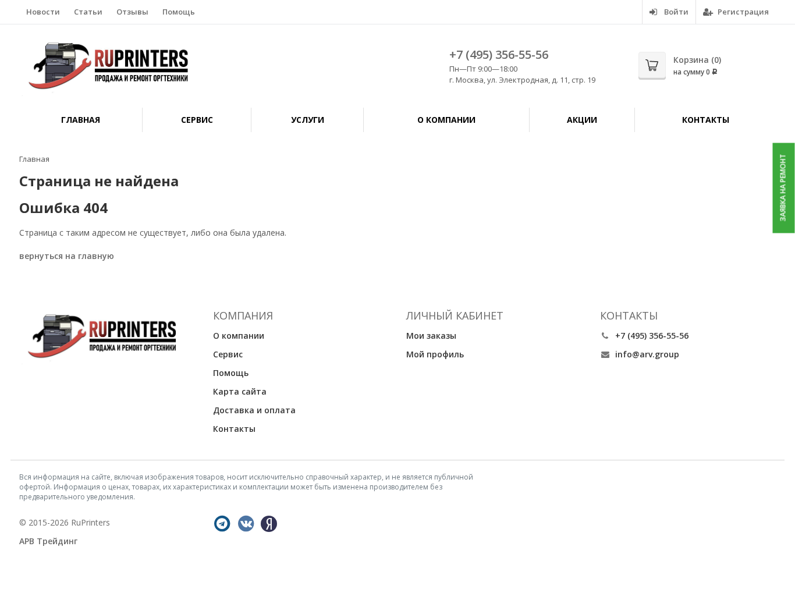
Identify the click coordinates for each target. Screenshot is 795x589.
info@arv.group (647, 354)
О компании (446, 119)
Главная (80, 119)
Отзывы (132, 11)
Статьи (88, 11)
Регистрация (742, 11)
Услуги (307, 119)
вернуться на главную (66, 255)
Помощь (178, 11)
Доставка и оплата (254, 410)
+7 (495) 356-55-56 (498, 54)
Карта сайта (240, 391)
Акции (582, 119)
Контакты (705, 119)
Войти (675, 11)
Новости (43, 11)
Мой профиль (435, 354)
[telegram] (222, 524)
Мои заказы (431, 335)
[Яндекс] (269, 524)
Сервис (197, 119)
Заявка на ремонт (783, 188)
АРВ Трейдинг (48, 541)
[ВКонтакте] (246, 524)
